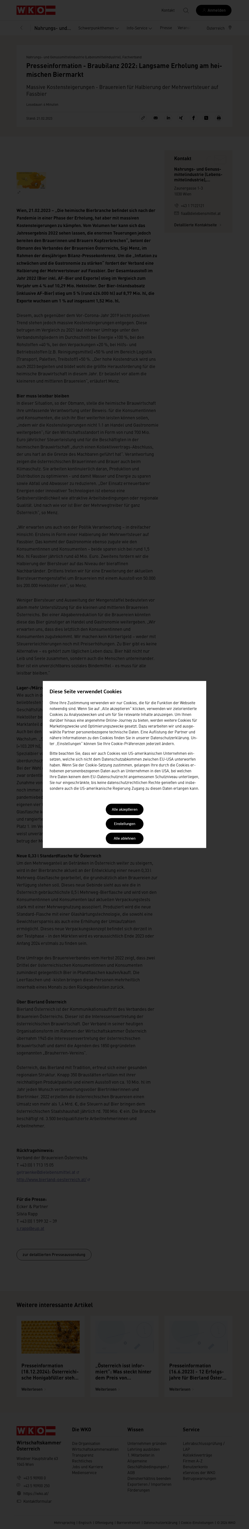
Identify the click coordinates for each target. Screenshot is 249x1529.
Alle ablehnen (124, 839)
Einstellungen (124, 824)
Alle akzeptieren (124, 810)
